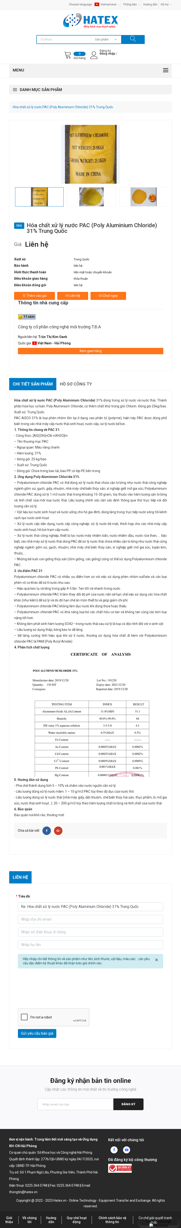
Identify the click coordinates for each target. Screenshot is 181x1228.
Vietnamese (108, 4)
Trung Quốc (81, 259)
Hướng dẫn (150, 4)
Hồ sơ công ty (76, 384)
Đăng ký (128, 1104)
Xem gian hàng (90, 351)
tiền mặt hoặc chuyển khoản (93, 272)
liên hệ (78, 265)
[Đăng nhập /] (107, 57)
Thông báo (130, 4)
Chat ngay (110, 296)
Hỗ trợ (165, 4)
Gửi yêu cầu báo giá (37, 1033)
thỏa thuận (81, 278)
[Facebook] (46, 831)
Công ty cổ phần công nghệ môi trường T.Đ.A (59, 326)
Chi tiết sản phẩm (33, 384)
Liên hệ (74, 296)
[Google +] (58, 831)
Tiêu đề (24, 896)
